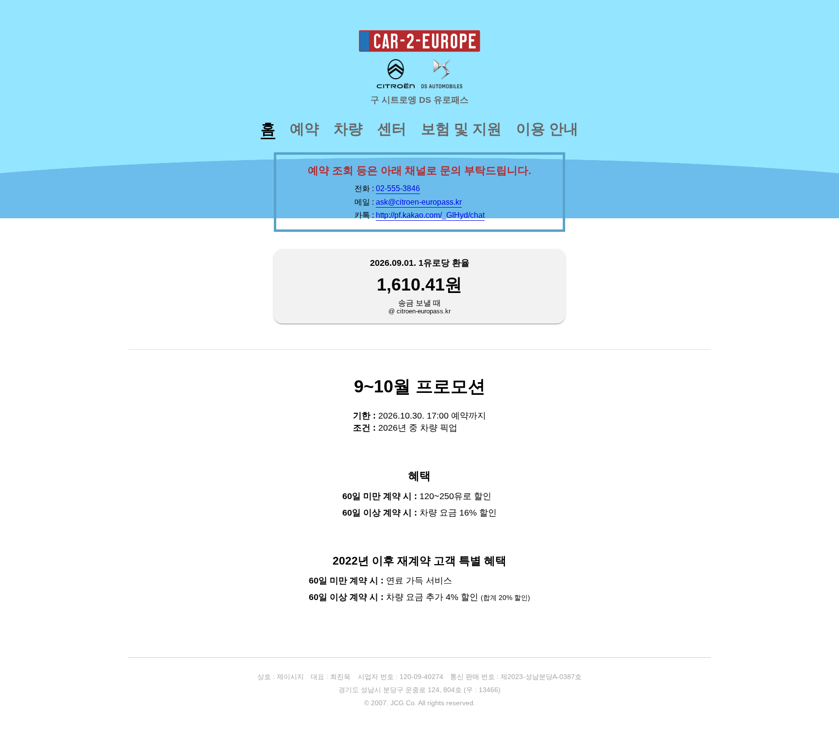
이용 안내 (547, 129)
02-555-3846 (398, 188)
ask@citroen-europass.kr (419, 201)
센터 (391, 129)
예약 (304, 129)
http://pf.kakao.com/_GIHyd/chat (430, 215)
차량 (348, 129)
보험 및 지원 (461, 129)
